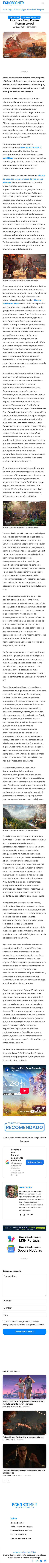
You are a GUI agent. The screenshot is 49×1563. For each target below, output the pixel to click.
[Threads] (45, 1561)
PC (3, 1440)
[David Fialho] (11, 1200)
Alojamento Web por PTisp (24, 1552)
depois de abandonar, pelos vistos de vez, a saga (24, 179)
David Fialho (20, 27)
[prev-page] (4, 1480)
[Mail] (28, 1214)
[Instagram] (24, 1214)
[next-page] (8, 1480)
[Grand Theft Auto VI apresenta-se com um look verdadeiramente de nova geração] (24, 1387)
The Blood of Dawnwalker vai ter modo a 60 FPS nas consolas (24, 1471)
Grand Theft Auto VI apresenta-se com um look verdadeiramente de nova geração (24, 1402)
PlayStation (14, 17)
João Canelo (10, 1440)
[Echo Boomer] (14, 3)
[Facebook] (20, 1214)
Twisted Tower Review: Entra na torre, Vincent (23, 1437)
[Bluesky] (32, 1214)
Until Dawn (8, 158)
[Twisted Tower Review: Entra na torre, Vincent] (24, 1423)
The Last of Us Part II (30, 147)
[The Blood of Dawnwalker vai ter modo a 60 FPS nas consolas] (24, 1456)
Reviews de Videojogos (30, 17)
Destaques (6, 1406)
